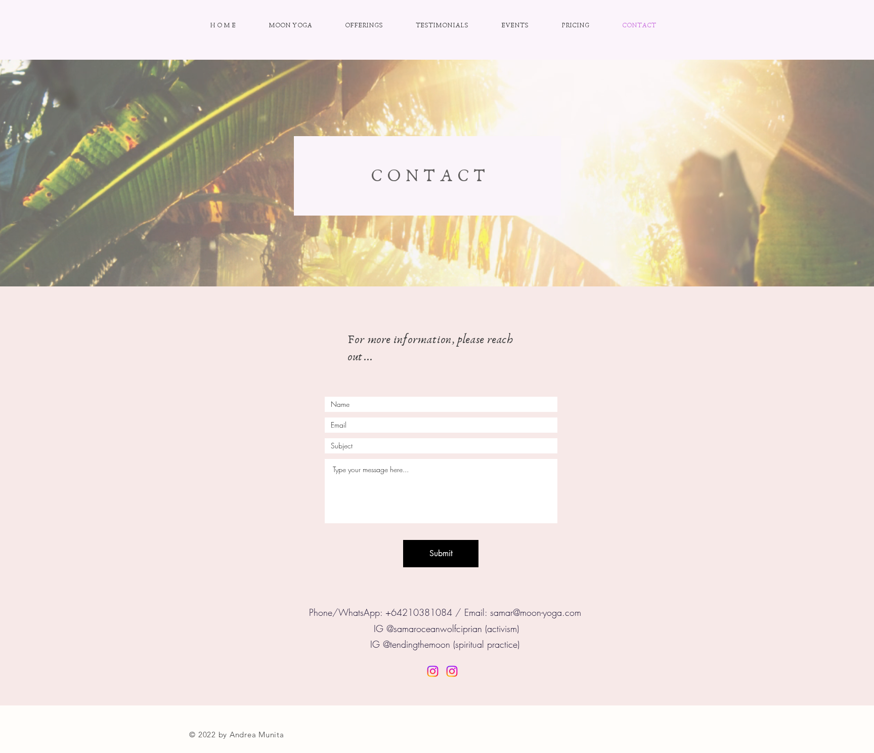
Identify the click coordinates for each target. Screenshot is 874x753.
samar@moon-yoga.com (535, 612)
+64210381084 (418, 612)
